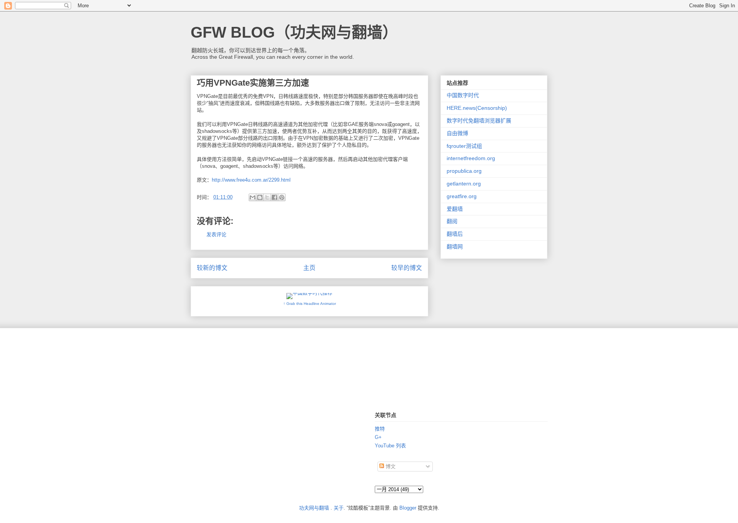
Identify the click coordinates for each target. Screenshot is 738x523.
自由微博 (457, 133)
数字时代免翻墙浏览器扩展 (479, 121)
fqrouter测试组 (464, 146)
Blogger (407, 508)
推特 (380, 429)
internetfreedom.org (471, 158)
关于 (339, 508)
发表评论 (216, 234)
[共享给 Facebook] (274, 197)
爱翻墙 (455, 209)
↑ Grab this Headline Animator (309, 303)
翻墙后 (455, 234)
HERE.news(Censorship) (477, 108)
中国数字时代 (463, 95)
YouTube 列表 (390, 446)
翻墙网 (455, 246)
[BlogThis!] (260, 197)
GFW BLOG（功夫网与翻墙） (294, 32)
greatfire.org (462, 196)
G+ (378, 437)
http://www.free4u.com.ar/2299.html (251, 180)
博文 (390, 466)
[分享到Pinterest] (282, 197)
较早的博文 (406, 268)
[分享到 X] (267, 197)
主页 (309, 268)
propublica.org (464, 171)
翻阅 (452, 221)
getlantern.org (464, 183)
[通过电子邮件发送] (252, 197)
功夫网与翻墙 (314, 508)
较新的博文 (212, 268)
